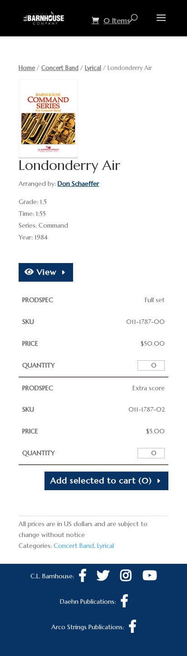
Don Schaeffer (78, 183)
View (45, 272)
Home (27, 68)
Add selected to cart (101, 480)
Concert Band (60, 68)
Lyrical (93, 68)
